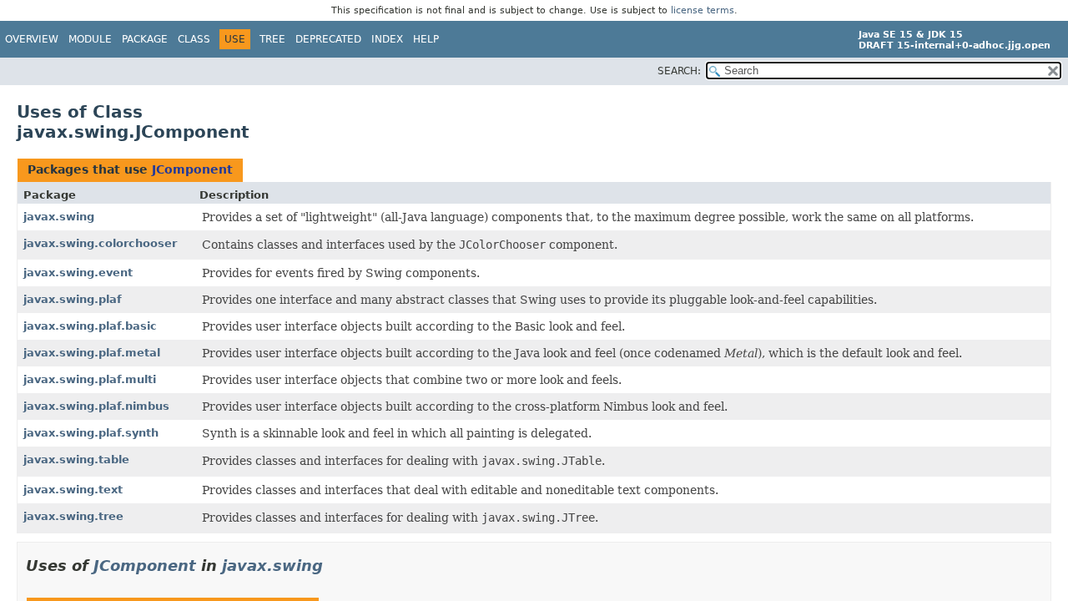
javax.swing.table (76, 459)
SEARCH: (679, 71)
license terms (702, 10)
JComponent (192, 169)
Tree (272, 39)
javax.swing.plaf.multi (89, 379)
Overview (31, 39)
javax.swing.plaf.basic (90, 326)
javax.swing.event (78, 272)
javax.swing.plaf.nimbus (96, 406)
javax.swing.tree (73, 516)
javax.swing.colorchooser (100, 243)
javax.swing (58, 216)
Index (387, 39)
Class (194, 39)
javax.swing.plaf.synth (91, 433)
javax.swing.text (73, 489)
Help (426, 39)
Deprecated (328, 39)
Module (90, 39)
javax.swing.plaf (72, 299)
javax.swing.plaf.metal (91, 352)
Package (145, 39)
